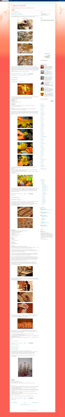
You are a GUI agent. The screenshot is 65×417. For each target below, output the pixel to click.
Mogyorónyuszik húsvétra (45, 216)
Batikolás (45, 65)
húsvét (41, 131)
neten (33, 353)
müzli (41, 144)
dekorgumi (42, 113)
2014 (42, 181)
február (43, 201)
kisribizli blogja (44, 225)
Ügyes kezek (18, 5)
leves (41, 140)
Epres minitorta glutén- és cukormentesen (47, 209)
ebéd (41, 116)
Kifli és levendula (44, 215)
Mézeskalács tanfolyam (16, 14)
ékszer (41, 120)
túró (41, 158)
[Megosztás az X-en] (30, 73)
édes (14, 344)
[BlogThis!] (29, 73)
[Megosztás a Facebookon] (31, 73)
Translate (47, 15)
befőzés (15, 399)
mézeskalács (42, 143)
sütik (41, 151)
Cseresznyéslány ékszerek (45, 212)
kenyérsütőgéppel (43, 136)
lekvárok (42, 139)
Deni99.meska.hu (47, 53)
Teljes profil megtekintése (44, 239)
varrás (41, 162)
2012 (42, 183)
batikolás (42, 106)
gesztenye (42, 125)
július (43, 195)
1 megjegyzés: (25, 193)
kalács (41, 132)
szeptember (44, 193)
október (43, 192)
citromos (42, 112)
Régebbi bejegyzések (35, 402)
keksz (41, 135)
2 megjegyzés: (25, 73)
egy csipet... (43, 218)
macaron (24, 387)
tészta (41, 155)
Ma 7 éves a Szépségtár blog (45, 222)
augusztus (43, 194)
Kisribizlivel (13, 201)
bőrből (41, 109)
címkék (42, 110)
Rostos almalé (14, 349)
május (43, 198)
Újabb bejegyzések (14, 402)
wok (41, 163)
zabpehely (42, 165)
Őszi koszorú (14, 79)
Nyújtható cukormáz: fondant (48, 76)
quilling (41, 147)
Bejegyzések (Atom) (27, 404)
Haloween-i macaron (16, 199)
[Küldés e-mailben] (28, 73)
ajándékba (42, 105)
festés (41, 121)
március (43, 200)
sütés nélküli (42, 150)
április (43, 199)
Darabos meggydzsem (47, 81)
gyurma (42, 128)
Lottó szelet (43, 219)
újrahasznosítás (43, 159)
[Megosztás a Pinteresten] (32, 73)
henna (41, 129)
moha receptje (17, 66)
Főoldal (25, 402)
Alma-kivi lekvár (46, 87)
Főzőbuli (17, 344)
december (43, 184)
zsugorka (42, 166)
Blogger (36, 410)
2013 (42, 182)
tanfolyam (42, 154)
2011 (42, 204)
